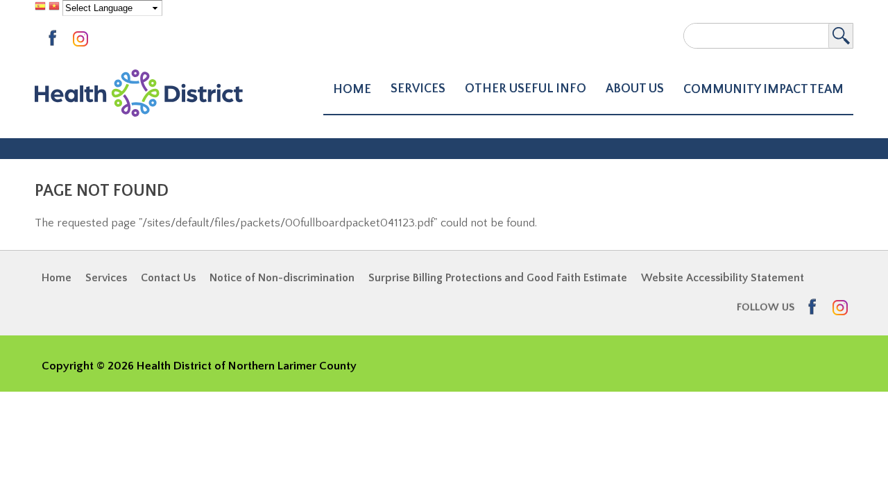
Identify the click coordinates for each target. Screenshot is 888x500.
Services (106, 278)
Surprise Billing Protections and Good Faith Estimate (497, 278)
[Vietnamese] (54, 8)
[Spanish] (40, 8)
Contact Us (168, 278)
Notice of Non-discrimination (282, 278)
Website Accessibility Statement (722, 278)
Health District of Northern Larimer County (139, 93)
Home (352, 90)
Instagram (83, 40)
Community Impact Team (763, 90)
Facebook (57, 38)
